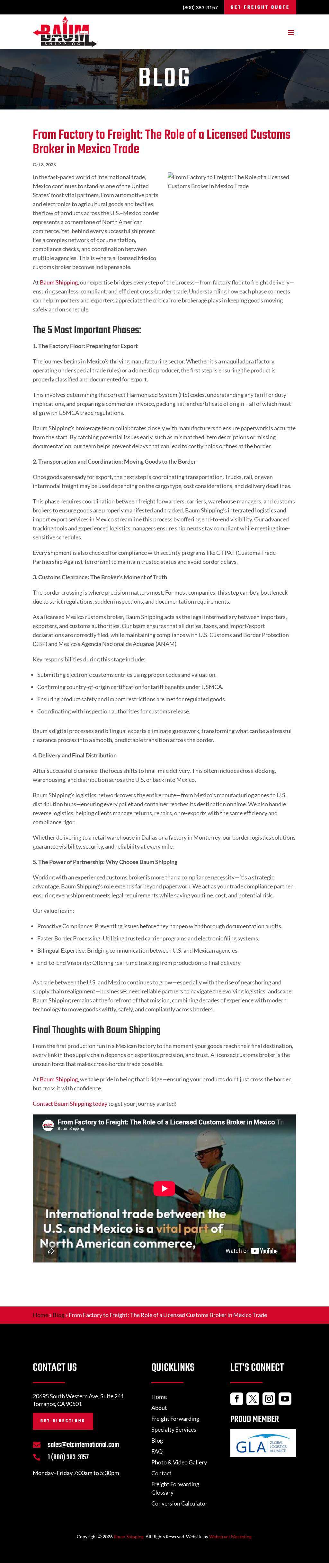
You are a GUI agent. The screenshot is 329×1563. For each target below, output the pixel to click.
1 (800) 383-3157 (68, 1457)
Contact (161, 1473)
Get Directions (62, 1421)
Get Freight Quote (260, 7)
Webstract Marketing (230, 1536)
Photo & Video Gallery (179, 1462)
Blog (58, 1314)
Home (40, 1314)
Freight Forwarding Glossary (175, 1488)
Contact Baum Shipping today (70, 1103)
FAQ (157, 1451)
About (159, 1407)
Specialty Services (173, 1429)
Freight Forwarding (175, 1418)
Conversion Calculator (179, 1503)
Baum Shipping (59, 282)
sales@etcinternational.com (83, 1444)
